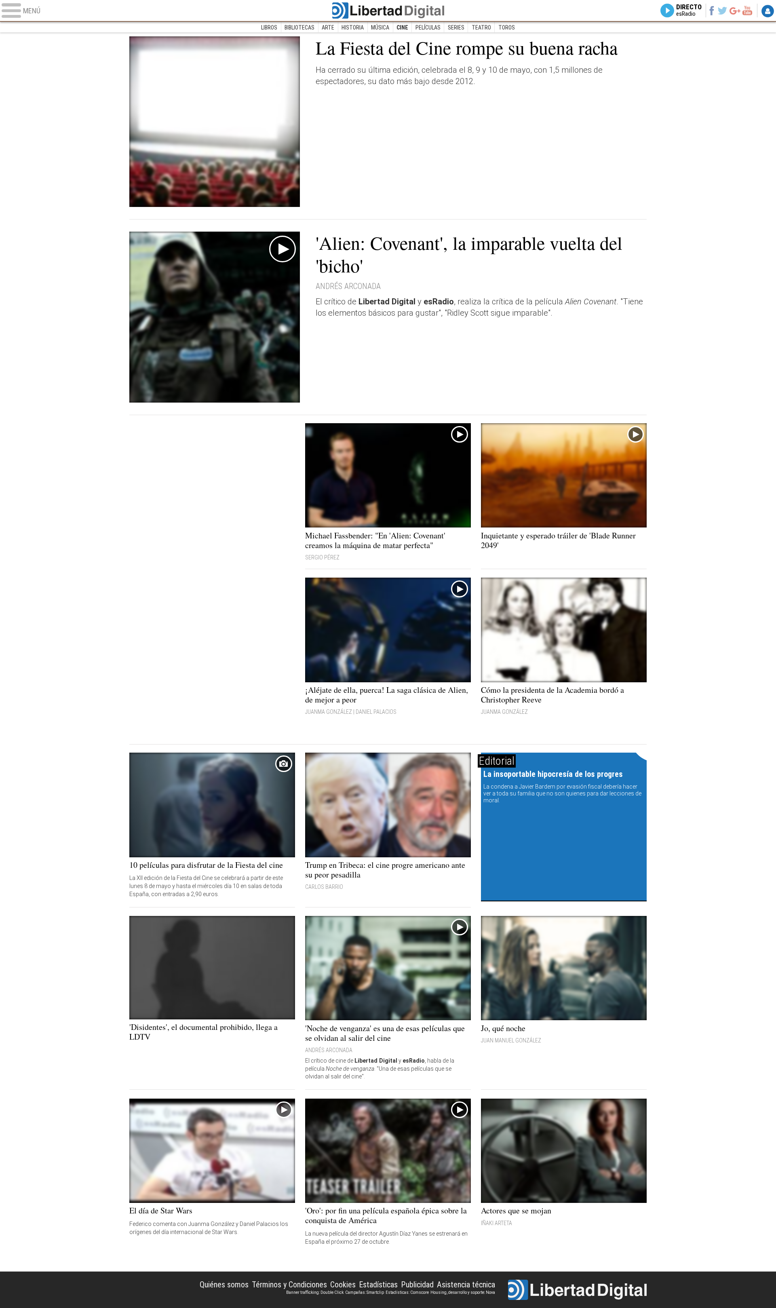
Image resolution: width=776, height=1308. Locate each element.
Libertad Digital (388, 10)
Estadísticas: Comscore (407, 1292)
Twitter (722, 10)
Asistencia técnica (466, 1284)
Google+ (735, 10)
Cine (402, 27)
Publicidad (417, 1284)
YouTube (747, 10)
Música (380, 27)
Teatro (481, 27)
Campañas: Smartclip (364, 1292)
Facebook (711, 10)
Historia (353, 27)
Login (767, 11)
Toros (506, 27)
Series (456, 27)
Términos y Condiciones (289, 1284)
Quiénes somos (224, 1284)
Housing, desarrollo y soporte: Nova (462, 1292)
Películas (428, 27)
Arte (328, 27)
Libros (269, 27)
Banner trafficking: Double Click (315, 1292)
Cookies (343, 1284)
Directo (689, 10)
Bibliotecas (299, 27)
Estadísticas (378, 1284)
